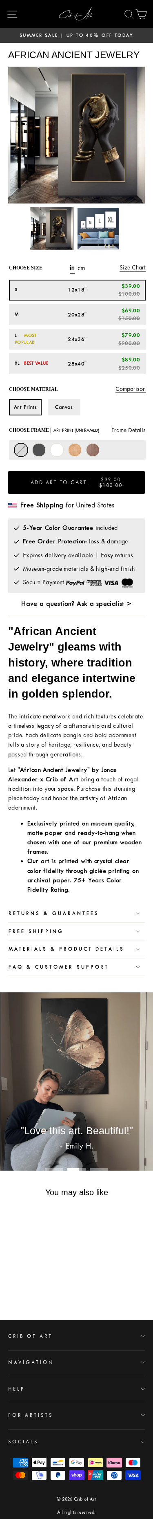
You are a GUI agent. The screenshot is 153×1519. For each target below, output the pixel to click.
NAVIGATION (31, 1362)
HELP (16, 1389)
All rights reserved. (76, 1512)
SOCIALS (23, 1442)
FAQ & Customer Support (59, 967)
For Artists (30, 1415)
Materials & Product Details (66, 949)
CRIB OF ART (30, 1336)
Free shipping (36, 931)
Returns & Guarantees (54, 913)
